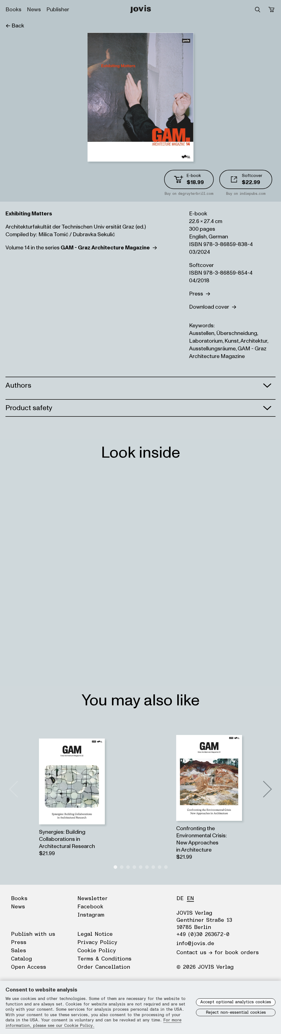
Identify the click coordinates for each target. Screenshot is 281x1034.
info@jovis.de (195, 943)
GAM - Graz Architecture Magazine (227, 352)
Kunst (231, 341)
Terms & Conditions (104, 959)
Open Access (28, 967)
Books (13, 9)
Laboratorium (206, 341)
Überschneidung (236, 333)
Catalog (21, 959)
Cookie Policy (96, 950)
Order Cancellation (103, 967)
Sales (18, 950)
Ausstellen (201, 333)
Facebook (90, 906)
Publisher (57, 9)
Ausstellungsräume (212, 349)
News (34, 9)
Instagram (90, 915)
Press (197, 294)
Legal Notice (95, 934)
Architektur (253, 341)
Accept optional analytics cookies (235, 1002)
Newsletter (92, 898)
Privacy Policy (97, 942)
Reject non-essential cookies (236, 1012)
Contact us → (194, 952)
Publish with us (33, 934)
